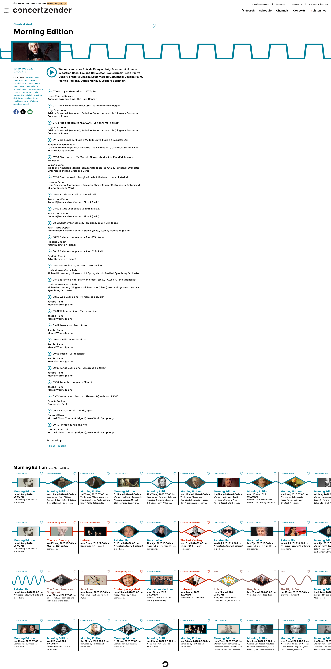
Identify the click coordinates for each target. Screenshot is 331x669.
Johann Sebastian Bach (32, 89)
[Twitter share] (23, 112)
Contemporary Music (56, 522)
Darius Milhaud (32, 77)
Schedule (265, 10)
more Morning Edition (59, 468)
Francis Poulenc (20, 80)
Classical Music (23, 24)
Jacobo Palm (27, 83)
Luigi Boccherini (20, 101)
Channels (282, 10)
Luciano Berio (31, 98)
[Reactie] (30, 112)
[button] (52, 72)
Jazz (49, 571)
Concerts (299, 10)
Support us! (280, 4)
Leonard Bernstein (22, 92)
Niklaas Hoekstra (56, 446)
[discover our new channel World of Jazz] (57, 3)
